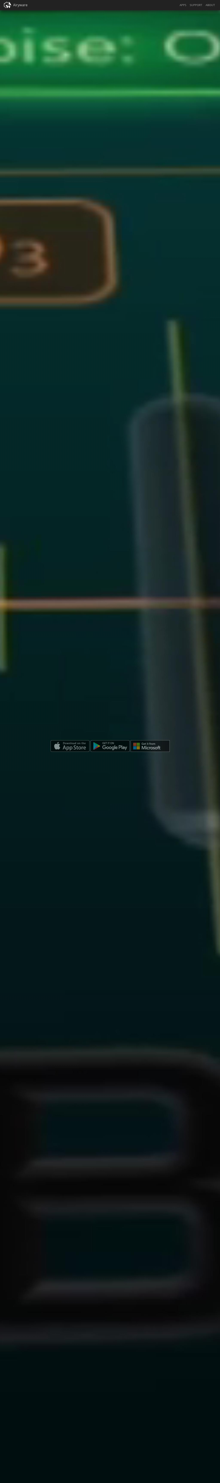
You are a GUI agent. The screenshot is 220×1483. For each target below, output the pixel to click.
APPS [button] (183, 5)
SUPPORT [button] (196, 5)
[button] (7, 5)
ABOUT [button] (210, 5)
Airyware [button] (20, 5)
